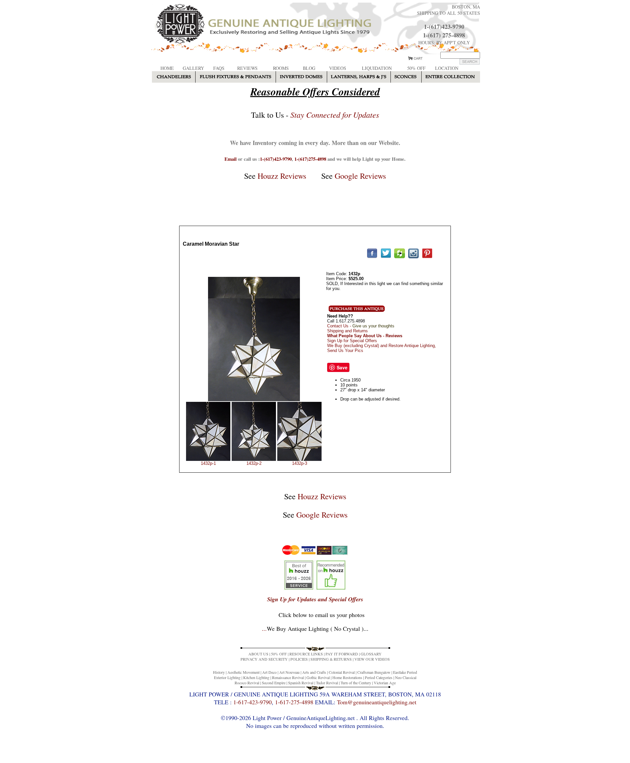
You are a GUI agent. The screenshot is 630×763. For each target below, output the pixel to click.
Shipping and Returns (347, 330)
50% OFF (416, 68)
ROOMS (281, 68)
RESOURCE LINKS (306, 653)
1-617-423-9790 (252, 702)
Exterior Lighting (227, 677)
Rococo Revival (247, 682)
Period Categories (378, 677)
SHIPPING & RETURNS (331, 659)
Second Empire (273, 682)
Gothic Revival (318, 677)
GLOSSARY (371, 653)
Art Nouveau (289, 672)
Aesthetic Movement (243, 672)
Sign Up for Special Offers (352, 340)
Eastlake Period (405, 672)
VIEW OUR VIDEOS (372, 659)
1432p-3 (299, 463)
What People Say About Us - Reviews (364, 335)
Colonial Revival (342, 672)
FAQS (218, 68)
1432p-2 (254, 463)
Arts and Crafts (314, 672)
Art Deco (269, 672)
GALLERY (193, 68)
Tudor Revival (327, 682)
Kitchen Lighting (256, 677)
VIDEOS (337, 68)
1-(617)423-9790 (444, 26)
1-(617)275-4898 (310, 158)
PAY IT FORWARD (342, 653)
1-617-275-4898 (294, 702)
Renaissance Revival (288, 677)
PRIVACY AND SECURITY (264, 659)
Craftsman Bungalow (373, 672)
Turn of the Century (356, 682)
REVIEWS (247, 68)
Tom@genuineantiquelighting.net (376, 702)
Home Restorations (347, 677)
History (219, 672)
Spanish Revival (300, 682)
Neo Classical (405, 677)
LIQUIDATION (377, 68)
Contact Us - (360, 325)
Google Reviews (360, 176)
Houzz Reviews (282, 176)
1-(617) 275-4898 (444, 35)
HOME (167, 68)
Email (230, 158)
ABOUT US (258, 653)
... (315, 628)
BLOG (309, 68)
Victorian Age (385, 682)
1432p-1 (208, 463)
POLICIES (299, 659)
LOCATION (446, 68)
